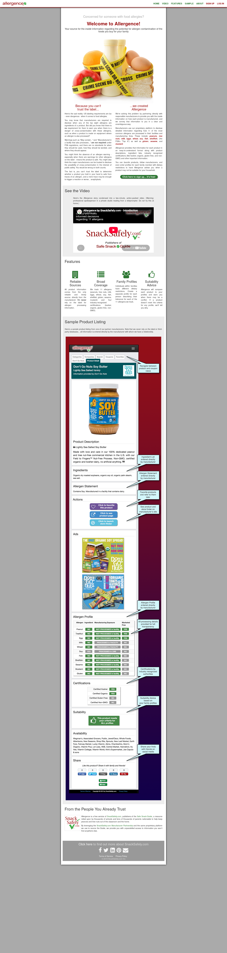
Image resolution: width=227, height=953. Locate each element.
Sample (189, 3)
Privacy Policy (122, 856)
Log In (220, 3)
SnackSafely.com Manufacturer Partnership (115, 825)
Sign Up (210, 3)
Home (156, 3)
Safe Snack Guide (144, 816)
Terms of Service (106, 856)
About (199, 3)
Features (176, 3)
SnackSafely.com (114, 816)
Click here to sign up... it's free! (138, 176)
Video (165, 3)
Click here (85, 844)
